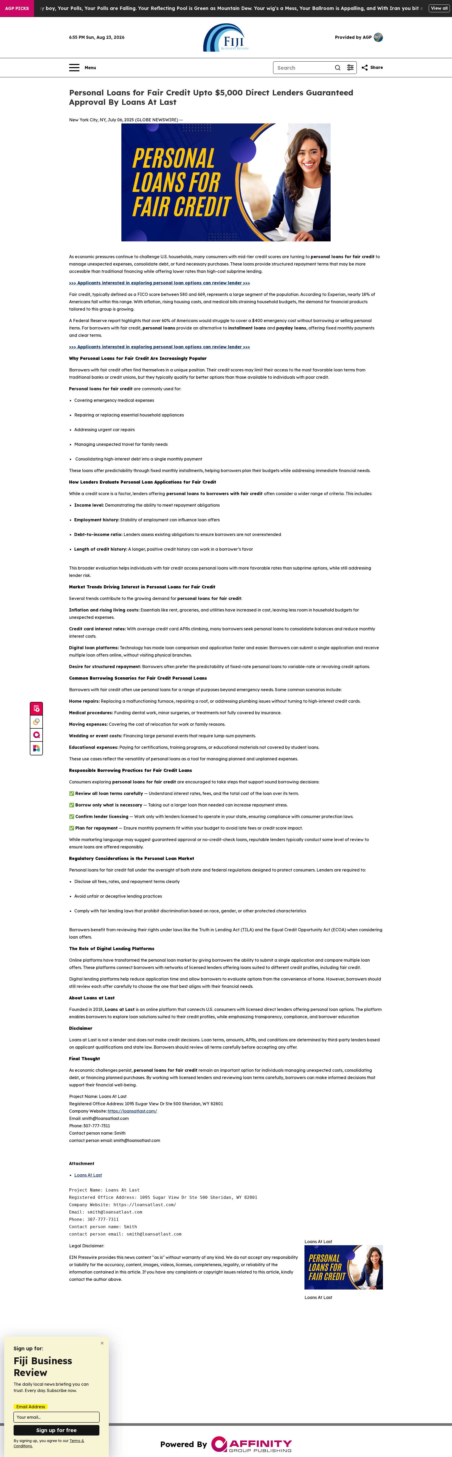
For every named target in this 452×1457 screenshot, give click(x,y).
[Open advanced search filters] (350, 68)
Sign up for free (56, 1430)
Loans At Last (88, 1175)
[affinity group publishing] (36, 735)
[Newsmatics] (36, 748)
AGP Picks (17, 8)
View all (439, 8)
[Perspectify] (36, 722)
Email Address (30, 1406)
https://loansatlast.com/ (132, 1111)
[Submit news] (36, 709)
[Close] (102, 1343)
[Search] (337, 68)
